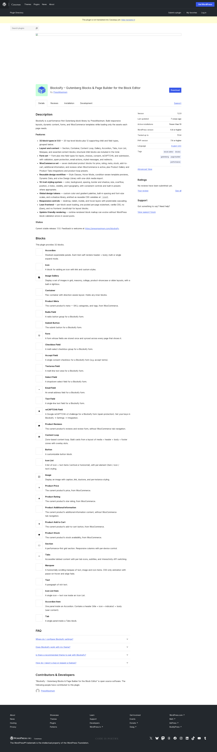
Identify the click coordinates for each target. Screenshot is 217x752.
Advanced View (145, 169)
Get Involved (135, 715)
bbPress (174, 723)
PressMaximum (60, 92)
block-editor (168, 152)
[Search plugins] (36, 28)
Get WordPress (205, 4)
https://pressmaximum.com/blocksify (102, 228)
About (12, 715)
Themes (53, 719)
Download (175, 90)
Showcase (54, 715)
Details (41, 103)
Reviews (54, 103)
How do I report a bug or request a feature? (56, 663)
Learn (92, 715)
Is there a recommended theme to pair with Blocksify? (61, 655)
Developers (95, 723)
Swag (133, 727)
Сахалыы (38, 739)
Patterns (53, 727)
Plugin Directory (16, 13)
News (12, 719)
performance (175, 162)
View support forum (147, 212)
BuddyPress (176, 727)
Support (177, 103)
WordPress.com (177, 715)
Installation (69, 103)
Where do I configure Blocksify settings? (54, 639)
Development (86, 103)
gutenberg (165, 157)
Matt (172, 719)
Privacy (13, 727)
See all (178, 190)
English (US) (176, 146)
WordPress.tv (96, 727)
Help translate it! (128, 20)
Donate (134, 723)
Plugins (53, 723)
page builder (175, 157)
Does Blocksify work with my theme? (53, 647)
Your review (143, 190)
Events (132, 719)
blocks (177, 152)
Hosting (13, 723)
